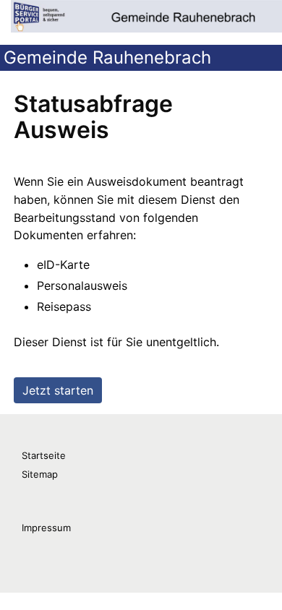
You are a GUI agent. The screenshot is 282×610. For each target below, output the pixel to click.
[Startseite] (146, 16)
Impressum (46, 527)
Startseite (44, 455)
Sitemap (40, 474)
